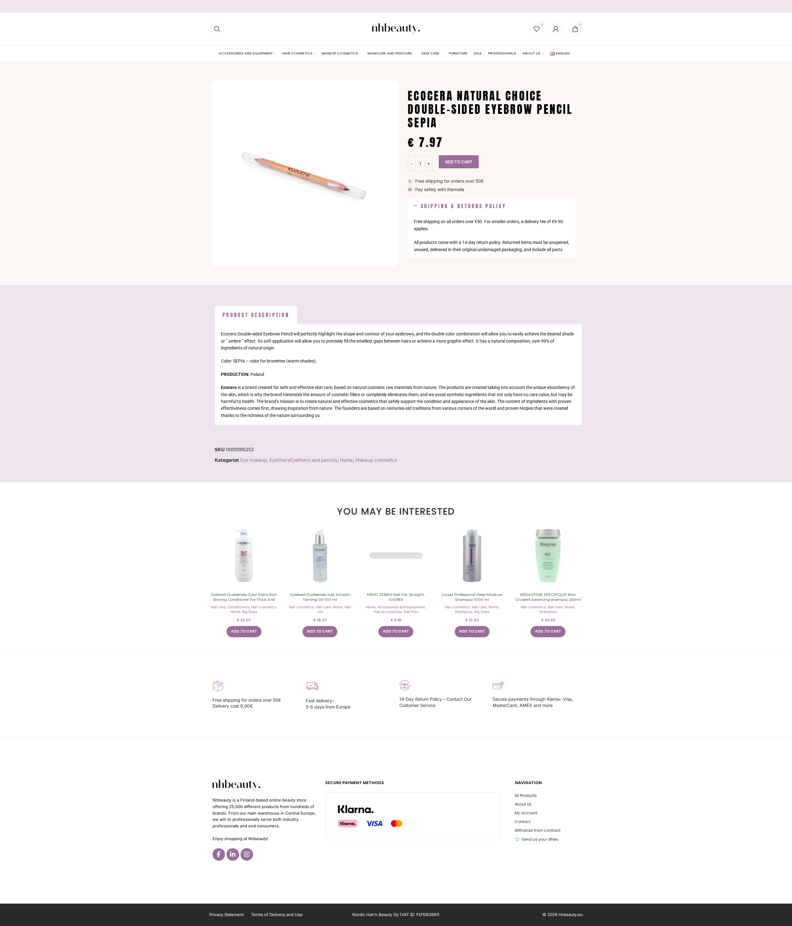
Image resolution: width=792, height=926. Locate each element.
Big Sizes (249, 612)
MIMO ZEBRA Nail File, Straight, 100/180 (396, 597)
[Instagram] (247, 854)
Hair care (218, 607)
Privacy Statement (226, 914)
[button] (492, 206)
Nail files (411, 612)
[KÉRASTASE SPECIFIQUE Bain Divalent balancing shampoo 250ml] (548, 555)
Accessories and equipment (401, 607)
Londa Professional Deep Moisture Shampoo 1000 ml (472, 597)
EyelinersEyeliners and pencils (303, 460)
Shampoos (463, 612)
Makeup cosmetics (376, 460)
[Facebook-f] (219, 854)
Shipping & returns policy (463, 206)
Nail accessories (388, 612)
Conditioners (238, 607)
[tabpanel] (398, 374)
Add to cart (458, 161)
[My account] (555, 29)
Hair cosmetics (263, 607)
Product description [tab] (256, 315)
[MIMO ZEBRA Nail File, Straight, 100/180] (396, 555)
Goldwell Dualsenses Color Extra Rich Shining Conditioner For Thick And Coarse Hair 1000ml (244, 599)
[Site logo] (396, 28)
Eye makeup (253, 460)
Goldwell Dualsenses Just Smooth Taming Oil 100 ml (320, 597)
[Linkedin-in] (233, 854)
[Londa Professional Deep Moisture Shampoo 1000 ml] (472, 555)
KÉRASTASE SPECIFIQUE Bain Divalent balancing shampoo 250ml (548, 597)
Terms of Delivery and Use (276, 914)
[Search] (217, 29)
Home (346, 460)
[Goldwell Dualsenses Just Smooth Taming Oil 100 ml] (320, 555)
